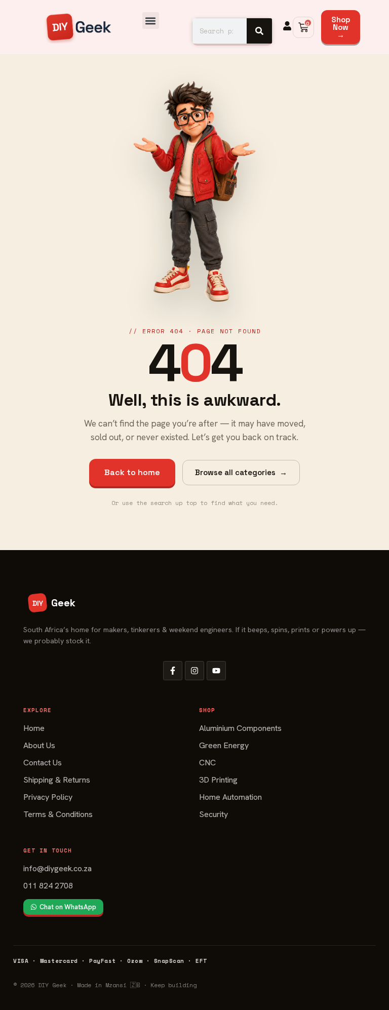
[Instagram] (194, 670)
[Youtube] (216, 670)
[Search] (259, 31)
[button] (150, 20)
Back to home (132, 472)
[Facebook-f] (172, 670)
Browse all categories (241, 472)
